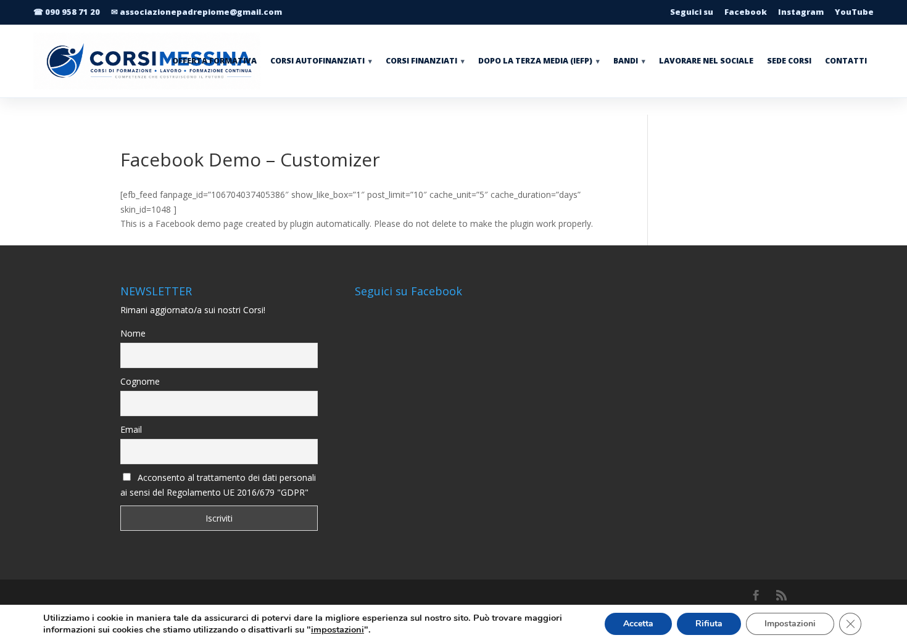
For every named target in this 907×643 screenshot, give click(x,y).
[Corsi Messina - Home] (153, 61)
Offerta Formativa (214, 60)
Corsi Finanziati (425, 60)
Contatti (846, 60)
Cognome (140, 381)
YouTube (854, 11)
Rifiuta (709, 623)
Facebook (745, 11)
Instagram (801, 11)
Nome (133, 333)
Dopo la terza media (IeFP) (539, 60)
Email (131, 429)
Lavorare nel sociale (706, 60)
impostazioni (337, 629)
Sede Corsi (789, 60)
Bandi (629, 60)
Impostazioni (790, 623)
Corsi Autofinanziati (321, 60)
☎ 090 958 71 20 (66, 11)
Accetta (638, 623)
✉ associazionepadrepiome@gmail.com (196, 11)
